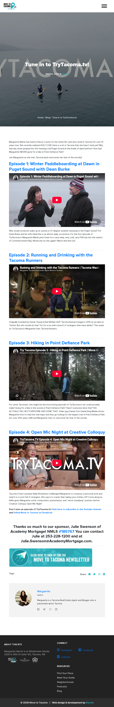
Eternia (73, 702)
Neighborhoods (65, 682)
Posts (65, 74)
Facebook (87, 650)
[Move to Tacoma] (10, 6)
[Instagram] (99, 574)
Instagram (66, 650)
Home (40, 117)
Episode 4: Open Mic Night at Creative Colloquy (57, 432)
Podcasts (62, 686)
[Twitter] (94, 574)
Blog (47, 117)
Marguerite (43, 591)
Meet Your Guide (66, 677)
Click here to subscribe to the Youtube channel (76, 509)
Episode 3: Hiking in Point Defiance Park (49, 343)
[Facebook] (89, 574)
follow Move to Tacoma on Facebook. (33, 513)
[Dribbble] (104, 574)
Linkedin (65, 657)
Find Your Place (65, 673)
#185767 (66, 532)
